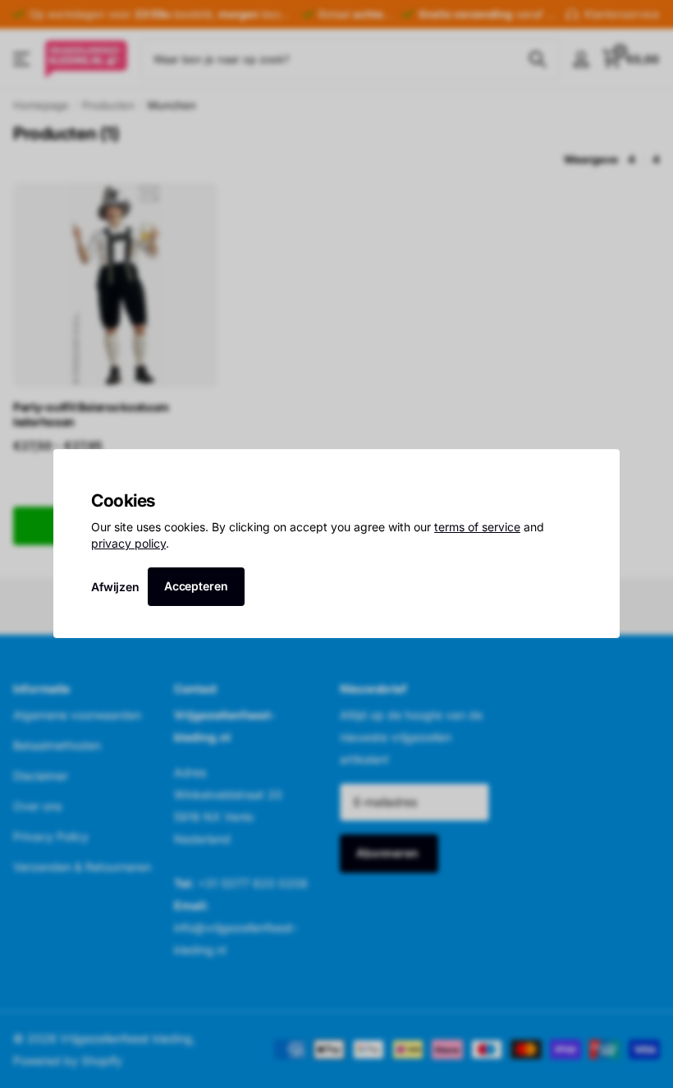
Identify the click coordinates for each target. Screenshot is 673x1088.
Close (602, 467)
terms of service (477, 528)
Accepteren (196, 586)
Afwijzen (115, 587)
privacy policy (128, 543)
